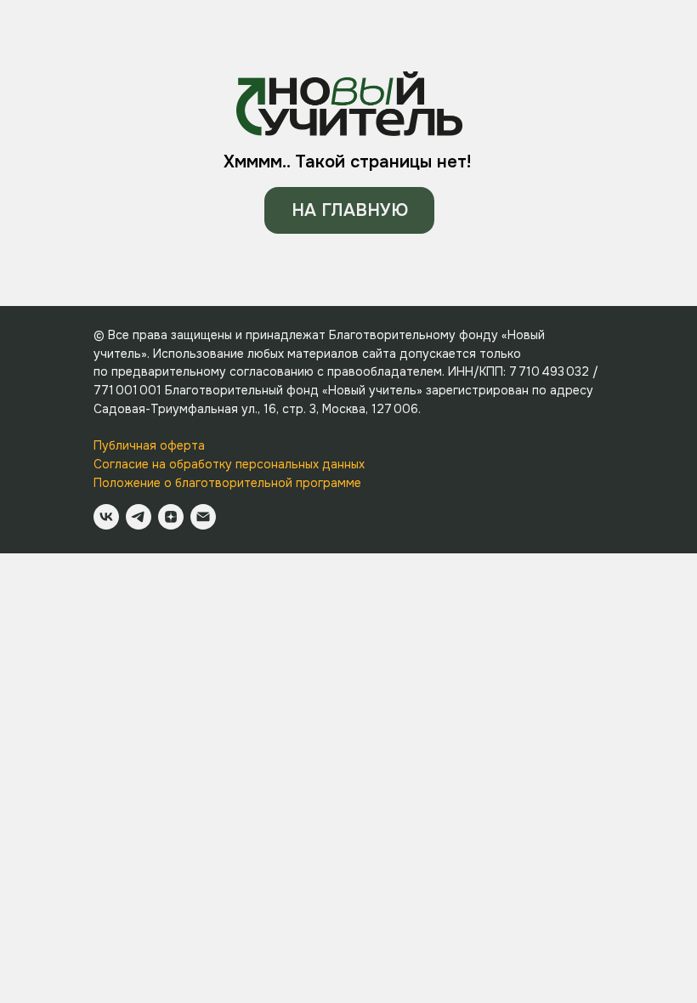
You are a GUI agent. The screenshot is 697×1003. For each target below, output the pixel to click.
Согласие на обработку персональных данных (229, 464)
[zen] (171, 517)
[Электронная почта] (203, 517)
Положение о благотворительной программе (227, 482)
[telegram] (138, 517)
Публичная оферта (149, 445)
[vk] (106, 517)
